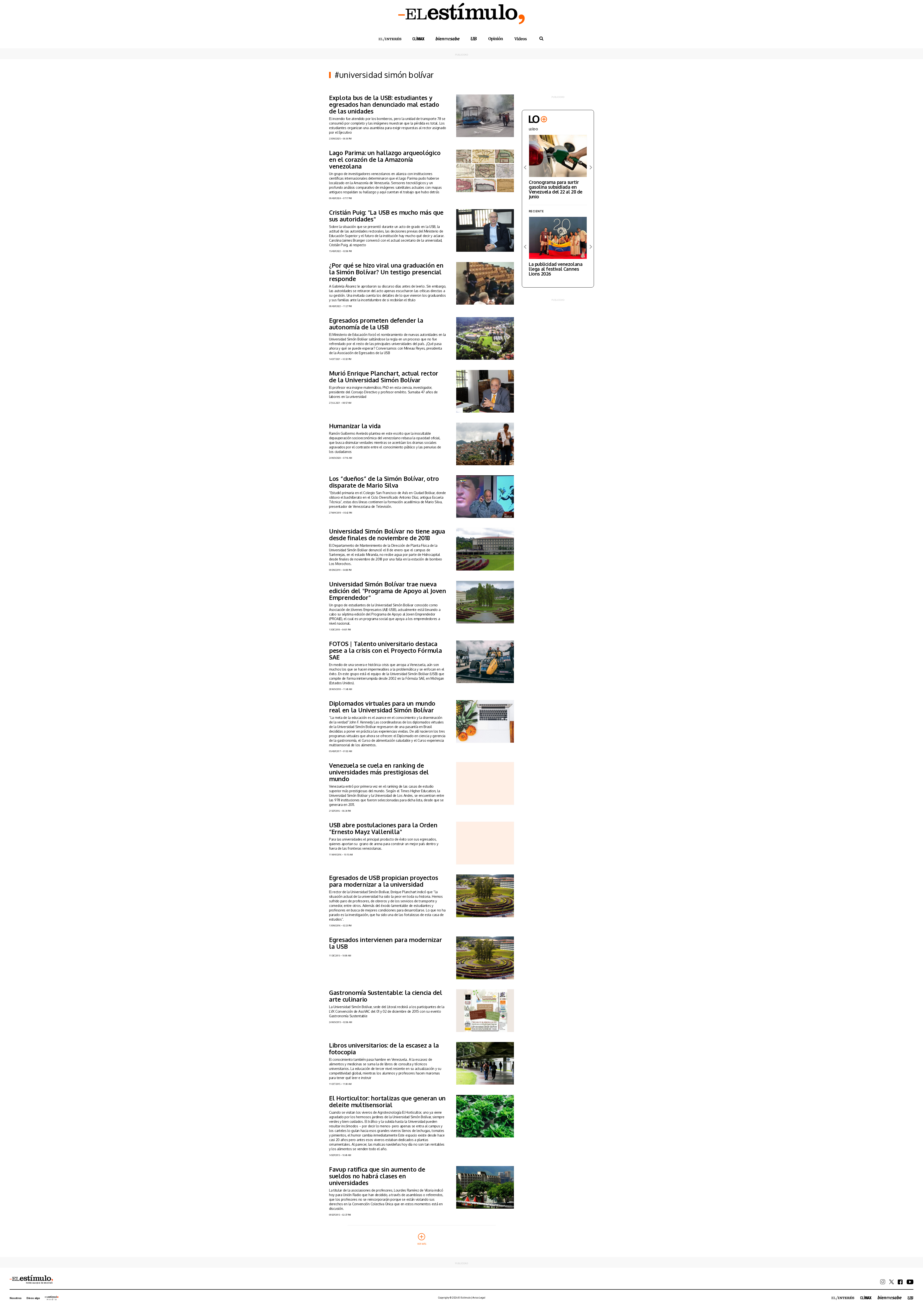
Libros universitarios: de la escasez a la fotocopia (384, 1048)
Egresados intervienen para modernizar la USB (385, 943)
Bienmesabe (448, 38)
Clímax (866, 1297)
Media (52, 1297)
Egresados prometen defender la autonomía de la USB (376, 323)
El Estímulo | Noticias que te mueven (31, 1279)
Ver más (421, 1243)
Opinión (495, 39)
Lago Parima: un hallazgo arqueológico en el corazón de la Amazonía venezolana (384, 159)
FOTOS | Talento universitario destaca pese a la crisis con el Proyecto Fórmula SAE (385, 650)
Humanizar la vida (355, 426)
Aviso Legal (478, 1297)
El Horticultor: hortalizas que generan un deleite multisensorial (387, 1101)
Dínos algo (33, 1298)
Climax (418, 38)
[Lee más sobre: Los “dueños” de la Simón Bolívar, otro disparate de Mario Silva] (485, 496)
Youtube (910, 1282)
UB (474, 38)
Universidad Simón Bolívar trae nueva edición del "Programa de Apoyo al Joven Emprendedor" (387, 590)
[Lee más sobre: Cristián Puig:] (485, 230)
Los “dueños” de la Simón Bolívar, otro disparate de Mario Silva (384, 482)
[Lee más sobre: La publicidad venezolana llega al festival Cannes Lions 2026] (558, 238)
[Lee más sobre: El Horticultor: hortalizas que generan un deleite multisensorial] (485, 1116)
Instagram (882, 1281)
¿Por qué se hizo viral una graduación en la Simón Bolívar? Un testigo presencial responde (386, 272)
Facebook (900, 1282)
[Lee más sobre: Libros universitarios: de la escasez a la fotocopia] (485, 1063)
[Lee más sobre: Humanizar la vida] (485, 444)
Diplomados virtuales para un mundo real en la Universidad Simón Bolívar (382, 706)
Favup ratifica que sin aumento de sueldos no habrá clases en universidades (377, 1176)
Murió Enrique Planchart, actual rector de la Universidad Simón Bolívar (383, 376)
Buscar (541, 38)
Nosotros (16, 1298)
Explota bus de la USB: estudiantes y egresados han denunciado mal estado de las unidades (384, 104)
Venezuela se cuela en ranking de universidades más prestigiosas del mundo (379, 772)
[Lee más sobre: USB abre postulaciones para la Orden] (485, 843)
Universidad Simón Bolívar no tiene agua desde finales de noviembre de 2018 (387, 534)
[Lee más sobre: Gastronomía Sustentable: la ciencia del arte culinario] (485, 1010)
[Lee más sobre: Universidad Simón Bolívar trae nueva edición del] (485, 602)
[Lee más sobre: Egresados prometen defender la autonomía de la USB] (485, 338)
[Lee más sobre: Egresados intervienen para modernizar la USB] (485, 957)
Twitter (891, 1281)
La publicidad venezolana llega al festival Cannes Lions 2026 (555, 268)
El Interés (389, 39)
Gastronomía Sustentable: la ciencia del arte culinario (385, 996)
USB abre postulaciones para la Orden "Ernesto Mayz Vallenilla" (383, 828)
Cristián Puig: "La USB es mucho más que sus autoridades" (386, 215)
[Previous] (525, 167)
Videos (520, 38)
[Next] (590, 167)
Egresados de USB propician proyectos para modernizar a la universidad (383, 881)
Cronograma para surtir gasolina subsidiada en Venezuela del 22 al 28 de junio (555, 189)
